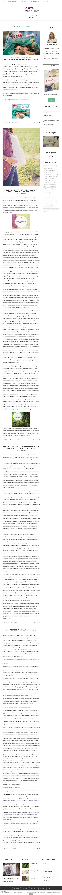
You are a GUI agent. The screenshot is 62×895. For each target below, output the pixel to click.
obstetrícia (46, 192)
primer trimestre (53, 201)
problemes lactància (48, 203)
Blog (4, 1)
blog (54, 168)
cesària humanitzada (48, 172)
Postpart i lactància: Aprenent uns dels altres (51, 121)
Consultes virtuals (34, 1)
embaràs (50, 176)
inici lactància (52, 186)
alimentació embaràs (48, 168)
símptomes (50, 207)
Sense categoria (47, 127)
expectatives (51, 178)
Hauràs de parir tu (34, 863)
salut (45, 207)
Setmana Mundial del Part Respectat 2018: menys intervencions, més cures (21, 448)
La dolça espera (51, 141)
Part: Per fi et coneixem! (14, 57)
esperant (45, 178)
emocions (56, 176)
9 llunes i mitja (23, 1)
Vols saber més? (44, 1)
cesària (45, 170)
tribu (45, 211)
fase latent (51, 180)
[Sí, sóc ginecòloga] (25, 872)
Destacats (46, 110)
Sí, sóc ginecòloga (35, 870)
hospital (45, 186)
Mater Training (46, 190)
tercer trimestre (55, 209)
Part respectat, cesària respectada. (21, 630)
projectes (54, 205)
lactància (46, 188)
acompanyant (53, 166)
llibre (51, 188)
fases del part (46, 182)
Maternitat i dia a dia (48, 115)
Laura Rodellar (23, 61)
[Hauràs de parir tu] (25, 865)
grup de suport (53, 184)
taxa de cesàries (47, 209)
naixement (53, 190)
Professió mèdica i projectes (26, 57)
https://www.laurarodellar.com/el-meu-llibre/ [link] (21, 99)
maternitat (56, 188)
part (51, 192)
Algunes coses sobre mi (12, 1)
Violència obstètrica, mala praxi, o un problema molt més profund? (21, 191)
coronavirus (55, 174)
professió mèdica (47, 205)
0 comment (16, 122)
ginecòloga (46, 184)
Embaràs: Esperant (47, 112)
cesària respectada (47, 174)
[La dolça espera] (25, 878)
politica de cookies (57, 892)
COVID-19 (45, 176)
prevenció (45, 201)
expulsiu (45, 180)
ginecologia (53, 182)
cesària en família (52, 170)
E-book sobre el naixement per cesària (21, 59)
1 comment (15, 622)
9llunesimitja (46, 166)
